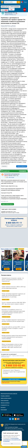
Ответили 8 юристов (6, 341)
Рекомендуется (23, 171)
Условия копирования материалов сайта (14, 430)
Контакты (3, 407)
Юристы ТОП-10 (5, 6)
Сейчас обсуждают (15, 6)
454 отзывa (10, 177)
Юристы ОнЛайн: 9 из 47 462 (8, 248)
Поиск (16, 248)
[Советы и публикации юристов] (2, 2)
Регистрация (21, 248)
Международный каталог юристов (9, 393)
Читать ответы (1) (21, 166)
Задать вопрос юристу (7, 204)
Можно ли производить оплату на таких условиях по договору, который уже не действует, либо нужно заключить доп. (12, 346)
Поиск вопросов (4, 400)
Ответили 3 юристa (6, 283)
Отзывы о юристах (5, 395)
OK (12, 443)
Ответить (4, 166)
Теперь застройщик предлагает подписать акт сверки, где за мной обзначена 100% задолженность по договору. (13, 295)
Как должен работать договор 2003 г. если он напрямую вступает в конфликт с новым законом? (13, 328)
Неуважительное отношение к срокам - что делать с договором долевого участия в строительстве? (13, 279)
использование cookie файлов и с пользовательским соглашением (12, 440)
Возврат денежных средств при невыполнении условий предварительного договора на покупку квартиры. (14, 337)
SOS (24, 9)
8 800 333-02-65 (15, 365)
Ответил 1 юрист (5, 290)
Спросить (7, 269)
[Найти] (18, 2)
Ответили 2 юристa (6, 306)
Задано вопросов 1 (9, 13)
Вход (25, 2)
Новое (4, 10)
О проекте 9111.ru (5, 405)
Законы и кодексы (5, 402)
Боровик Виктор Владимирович (12, 174)
